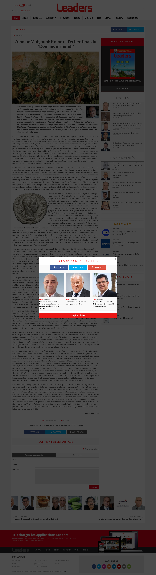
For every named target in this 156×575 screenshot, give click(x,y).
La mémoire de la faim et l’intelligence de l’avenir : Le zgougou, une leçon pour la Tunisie (49, 305)
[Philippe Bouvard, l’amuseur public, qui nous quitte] (78, 285)
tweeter (78, 267)
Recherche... (107, 7)
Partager (59, 267)
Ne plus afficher (78, 315)
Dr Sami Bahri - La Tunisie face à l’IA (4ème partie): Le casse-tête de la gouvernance (104, 304)
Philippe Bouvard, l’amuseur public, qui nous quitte (76, 303)
